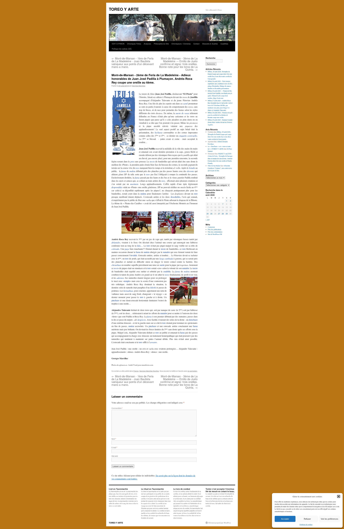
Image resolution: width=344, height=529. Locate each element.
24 (208, 213)
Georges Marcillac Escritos (149, 371)
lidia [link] (139, 245)
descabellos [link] (175, 196)
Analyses (147, 43)
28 (223, 213)
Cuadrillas (224, 43)
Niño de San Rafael (214, 166)
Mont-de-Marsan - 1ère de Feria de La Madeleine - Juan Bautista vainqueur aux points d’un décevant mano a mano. (133, 62)
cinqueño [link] (183, 135)
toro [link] (137, 167)
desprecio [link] (142, 319)
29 (227, 213)
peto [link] (132, 161)
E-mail (114, 447)
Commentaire (117, 408)
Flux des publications (214, 229)
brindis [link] (192, 167)
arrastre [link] (153, 342)
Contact (196, 43)
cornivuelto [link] (192, 135)
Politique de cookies (306, 524)
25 (211, 213)
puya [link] (127, 248)
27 (219, 213)
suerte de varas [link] (182, 113)
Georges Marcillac (138, 86)
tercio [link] (152, 161)
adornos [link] (120, 277)
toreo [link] (167, 274)
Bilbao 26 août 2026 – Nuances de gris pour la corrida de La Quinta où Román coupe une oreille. (220, 114)
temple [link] (127, 281)
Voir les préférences (329, 519)
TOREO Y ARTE (124, 9)
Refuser (307, 519)
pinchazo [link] (115, 300)
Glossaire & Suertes (210, 43)
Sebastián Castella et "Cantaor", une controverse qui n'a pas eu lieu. (220, 168)
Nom (114, 439)
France (136, 371)
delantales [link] (116, 242)
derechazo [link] (193, 319)
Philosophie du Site (161, 43)
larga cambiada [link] (166, 258)
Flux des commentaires (215, 232)
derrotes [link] (190, 171)
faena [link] (123, 171)
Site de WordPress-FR (215, 234)
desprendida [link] (117, 187)
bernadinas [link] (128, 290)
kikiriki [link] (153, 287)
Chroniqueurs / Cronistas (181, 43)
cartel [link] (185, 103)
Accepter (285, 519)
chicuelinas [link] (116, 265)
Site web (115, 456)
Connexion (211, 227)
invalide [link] (133, 255)
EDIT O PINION (118, 43)
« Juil (207, 219)
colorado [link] (115, 248)
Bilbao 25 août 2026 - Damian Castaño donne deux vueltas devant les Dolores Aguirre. (220, 122)
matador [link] (166, 252)
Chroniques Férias (134, 43)
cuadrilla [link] (167, 271)
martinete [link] (134, 184)
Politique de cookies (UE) (122, 48)
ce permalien (192, 371)
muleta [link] (132, 171)
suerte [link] (162, 265)
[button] (338, 496)
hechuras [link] (158, 132)
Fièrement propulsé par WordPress (219, 523)
